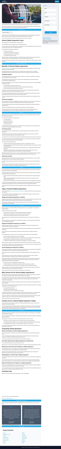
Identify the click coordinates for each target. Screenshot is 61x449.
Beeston (23, 439)
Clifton (23, 442)
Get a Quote (21, 310)
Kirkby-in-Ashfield (6, 440)
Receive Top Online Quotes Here (22, 400)
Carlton (23, 432)
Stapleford (23, 441)
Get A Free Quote (21, 426)
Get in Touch (22, 205)
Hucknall (4, 441)
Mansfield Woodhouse (6, 434)
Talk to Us (21, 167)
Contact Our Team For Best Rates (21, 63)
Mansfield (4, 435)
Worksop (3, 398)
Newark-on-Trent (5, 437)
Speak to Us (21, 112)
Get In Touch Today (22, 29)
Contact (57, 1)
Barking (11, 398)
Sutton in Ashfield (6, 438)
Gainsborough (7, 398)
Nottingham (24, 435)
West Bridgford (24, 438)
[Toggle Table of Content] (11, 32)
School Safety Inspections (7, 68)
